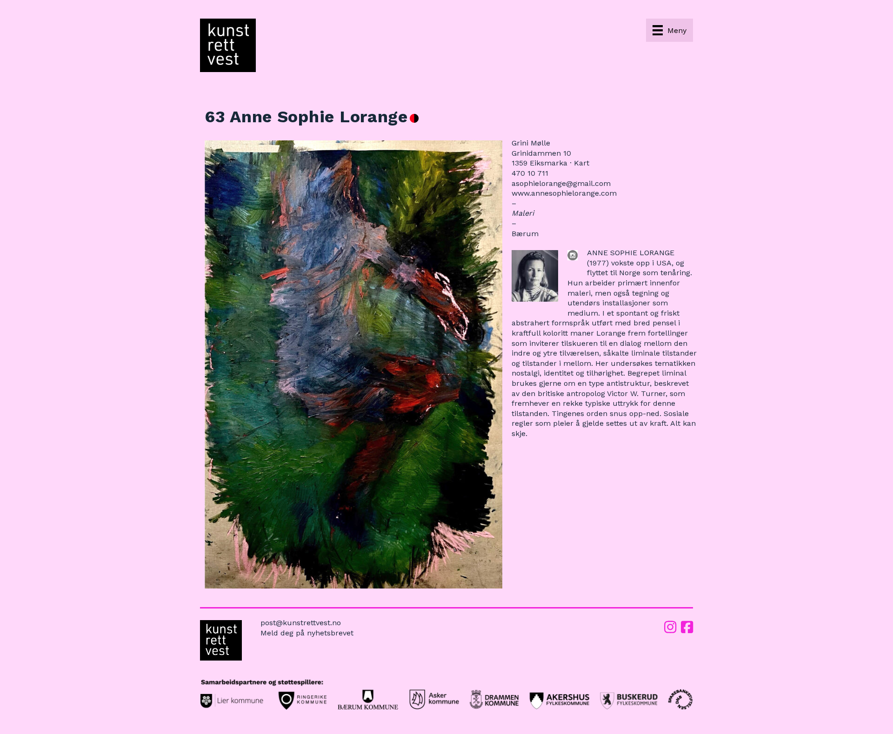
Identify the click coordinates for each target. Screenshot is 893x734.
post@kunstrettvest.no (300, 622)
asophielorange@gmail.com (561, 183)
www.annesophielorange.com (564, 193)
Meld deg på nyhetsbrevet (306, 632)
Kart (581, 163)
